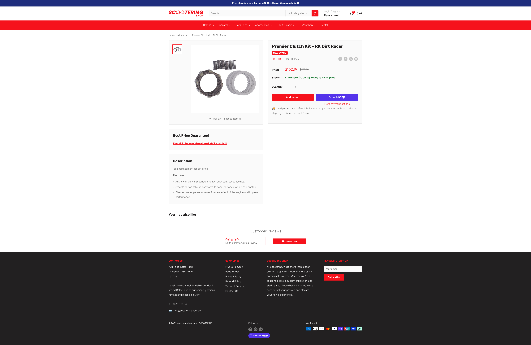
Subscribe (334, 277)
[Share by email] (356, 58)
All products (183, 35)
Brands (207, 25)
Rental (324, 25)
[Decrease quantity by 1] (288, 87)
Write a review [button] (290, 241)
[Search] (315, 13)
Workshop (307, 25)
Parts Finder (232, 271)
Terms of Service (234, 286)
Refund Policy (233, 281)
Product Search (234, 266)
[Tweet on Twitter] (351, 58)
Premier (276, 59)
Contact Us (231, 291)
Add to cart (293, 97)
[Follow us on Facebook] (250, 329)
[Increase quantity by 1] (303, 87)
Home (172, 35)
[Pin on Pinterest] (346, 58)
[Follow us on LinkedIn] (261, 329)
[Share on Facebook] (340, 58)
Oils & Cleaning (285, 25)
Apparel (223, 25)
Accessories (262, 25)
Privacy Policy (233, 276)
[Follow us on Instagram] (255, 329)
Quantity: (277, 86)
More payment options (337, 103)
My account (331, 15)
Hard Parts (241, 25)
